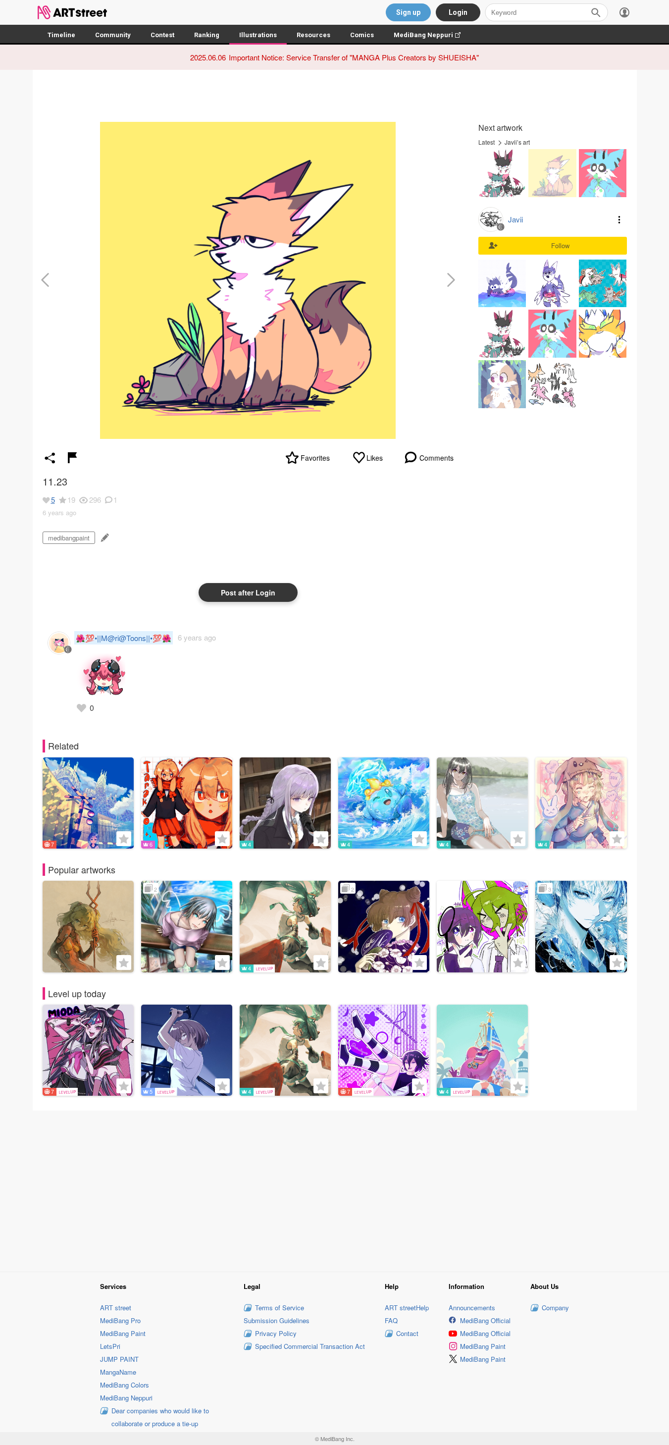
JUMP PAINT (119, 1359)
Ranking (206, 35)
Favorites (315, 458)
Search (595, 12)
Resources (313, 35)
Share (50, 457)
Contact (407, 1333)
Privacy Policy (276, 1333)
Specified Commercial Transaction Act (310, 1346)
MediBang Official (485, 1320)
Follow (560, 245)
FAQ (391, 1320)
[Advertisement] (335, 1190)
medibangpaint (69, 537)
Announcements (472, 1307)
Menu (619, 219)
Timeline (61, 35)
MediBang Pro (120, 1320)
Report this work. (72, 457)
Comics (362, 35)
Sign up (408, 12)
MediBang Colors (124, 1385)
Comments (436, 458)
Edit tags (104, 538)
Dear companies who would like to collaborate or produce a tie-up (160, 1417)
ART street (115, 1307)
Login (458, 12)
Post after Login (248, 592)
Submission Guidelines (276, 1320)
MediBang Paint (123, 1333)
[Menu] (624, 12)
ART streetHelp (407, 1307)
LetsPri (110, 1346)
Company (555, 1307)
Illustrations (258, 35)
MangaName (118, 1372)
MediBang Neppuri (432, 35)
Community (113, 35)
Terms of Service (279, 1307)
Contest (162, 35)
